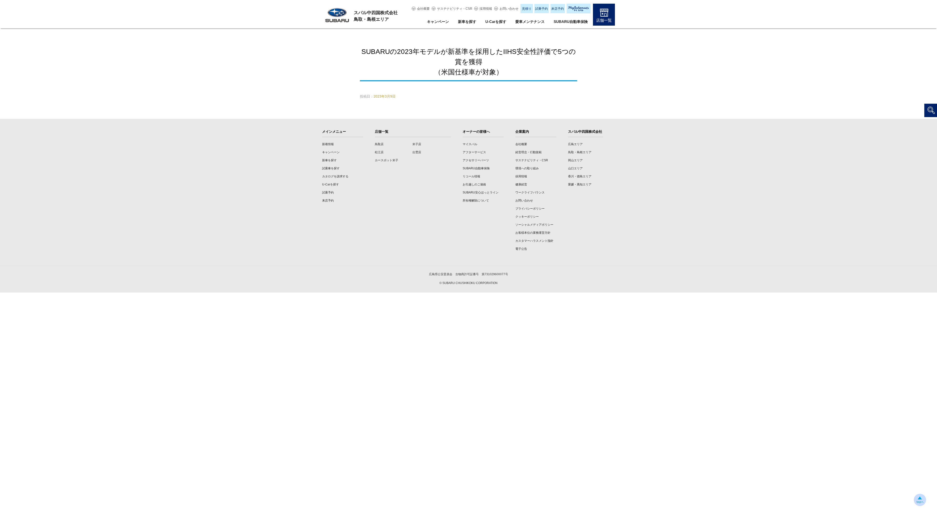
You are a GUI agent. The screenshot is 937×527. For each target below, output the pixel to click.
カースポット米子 (386, 160)
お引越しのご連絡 (474, 184)
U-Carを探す (495, 22)
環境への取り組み (527, 168)
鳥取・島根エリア (579, 152)
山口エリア (575, 168)
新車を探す (467, 22)
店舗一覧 (604, 20)
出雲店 (416, 152)
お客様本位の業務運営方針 (532, 232)
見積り (526, 8)
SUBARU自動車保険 (571, 22)
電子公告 (521, 249)
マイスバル (470, 144)
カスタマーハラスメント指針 (534, 241)
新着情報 (328, 144)
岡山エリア (575, 160)
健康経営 (521, 184)
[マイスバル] (579, 8)
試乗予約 (541, 8)
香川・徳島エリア (579, 176)
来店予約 (557, 8)
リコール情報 (471, 176)
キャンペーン (438, 22)
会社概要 (423, 8)
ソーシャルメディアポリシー (534, 224)
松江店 (379, 152)
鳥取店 (379, 144)
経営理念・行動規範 (528, 152)
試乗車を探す (331, 168)
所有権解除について (476, 200)
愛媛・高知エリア (579, 184)
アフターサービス (474, 152)
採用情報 (485, 8)
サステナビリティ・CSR (454, 8)
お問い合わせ (509, 8)
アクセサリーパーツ (476, 160)
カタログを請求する (335, 176)
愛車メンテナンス (530, 22)
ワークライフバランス (530, 192)
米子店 (416, 144)
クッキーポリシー (527, 216)
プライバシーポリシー (530, 208)
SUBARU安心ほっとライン (481, 192)
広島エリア (575, 144)
